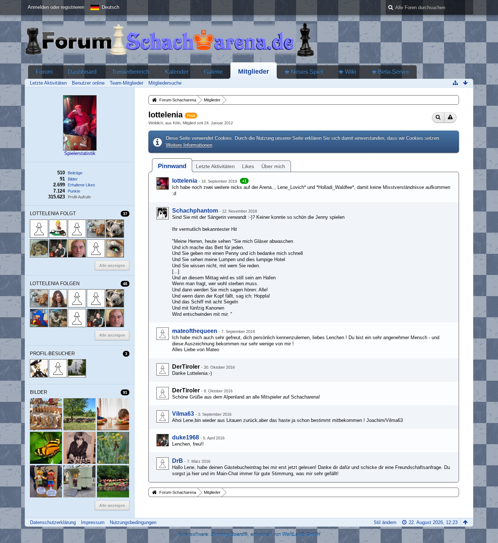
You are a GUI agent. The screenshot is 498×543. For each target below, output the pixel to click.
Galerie (213, 72)
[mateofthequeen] (162, 333)
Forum (44, 72)
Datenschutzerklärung (53, 522)
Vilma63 (183, 414)
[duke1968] (162, 440)
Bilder (73, 179)
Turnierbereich (130, 72)
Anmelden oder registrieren (56, 7)
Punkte (74, 191)
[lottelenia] (162, 183)
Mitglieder (253, 71)
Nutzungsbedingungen (133, 522)
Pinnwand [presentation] (172, 166)
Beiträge (75, 173)
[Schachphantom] (162, 213)
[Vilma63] (162, 416)
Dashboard (82, 72)
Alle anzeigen (112, 505)
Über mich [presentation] (273, 166)
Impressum (93, 522)
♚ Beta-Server (390, 72)
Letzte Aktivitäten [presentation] (215, 166)
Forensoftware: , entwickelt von (249, 534)
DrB (177, 461)
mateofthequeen (194, 331)
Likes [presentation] (248, 166)
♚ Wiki (347, 72)
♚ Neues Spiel (303, 72)
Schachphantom (195, 210)
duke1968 (185, 437)
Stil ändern (385, 522)
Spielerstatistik (80, 153)
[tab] (172, 166)
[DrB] (162, 463)
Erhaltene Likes (81, 185)
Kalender (176, 72)
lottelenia (184, 181)
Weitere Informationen (189, 145)
